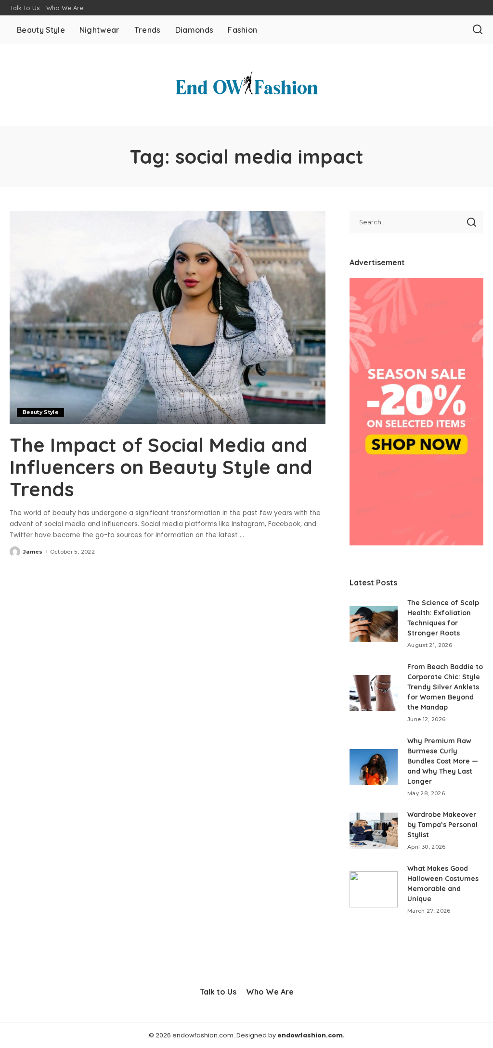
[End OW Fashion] (246, 85)
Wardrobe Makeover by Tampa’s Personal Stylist (442, 824)
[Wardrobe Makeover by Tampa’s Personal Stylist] (374, 831)
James (33, 551)
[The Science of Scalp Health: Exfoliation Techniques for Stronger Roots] (374, 624)
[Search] (477, 29)
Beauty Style (40, 412)
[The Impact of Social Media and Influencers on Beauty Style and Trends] (167, 317)
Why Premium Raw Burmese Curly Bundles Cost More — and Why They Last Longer (442, 761)
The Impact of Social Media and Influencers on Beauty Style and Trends (161, 467)
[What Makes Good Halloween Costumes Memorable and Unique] (374, 889)
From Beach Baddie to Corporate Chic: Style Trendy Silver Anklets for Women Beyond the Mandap (445, 687)
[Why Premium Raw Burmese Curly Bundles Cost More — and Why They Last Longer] (374, 767)
